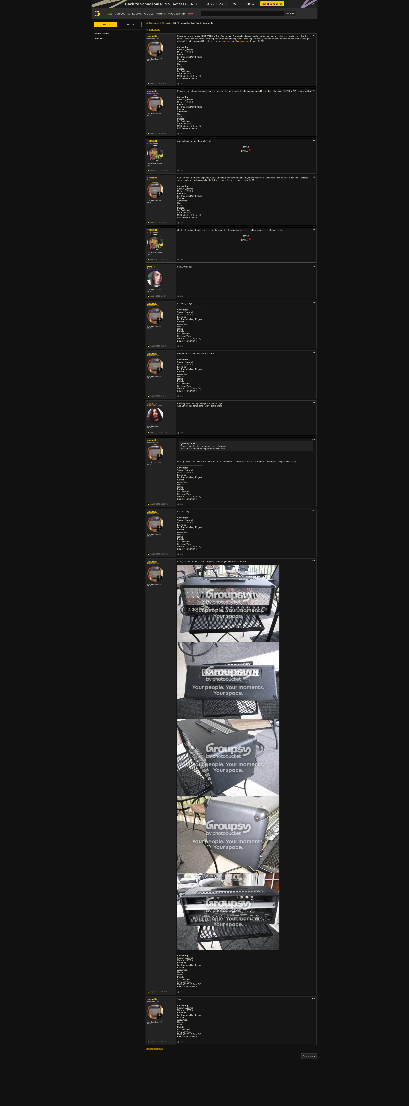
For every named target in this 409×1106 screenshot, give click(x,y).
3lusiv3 (150, 403)
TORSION (152, 141)
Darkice (151, 267)
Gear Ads (166, 23)
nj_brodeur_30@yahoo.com (237, 41)
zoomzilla (152, 36)
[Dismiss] (313, 3)
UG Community (153, 23)
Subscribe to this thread (154, 1048)
